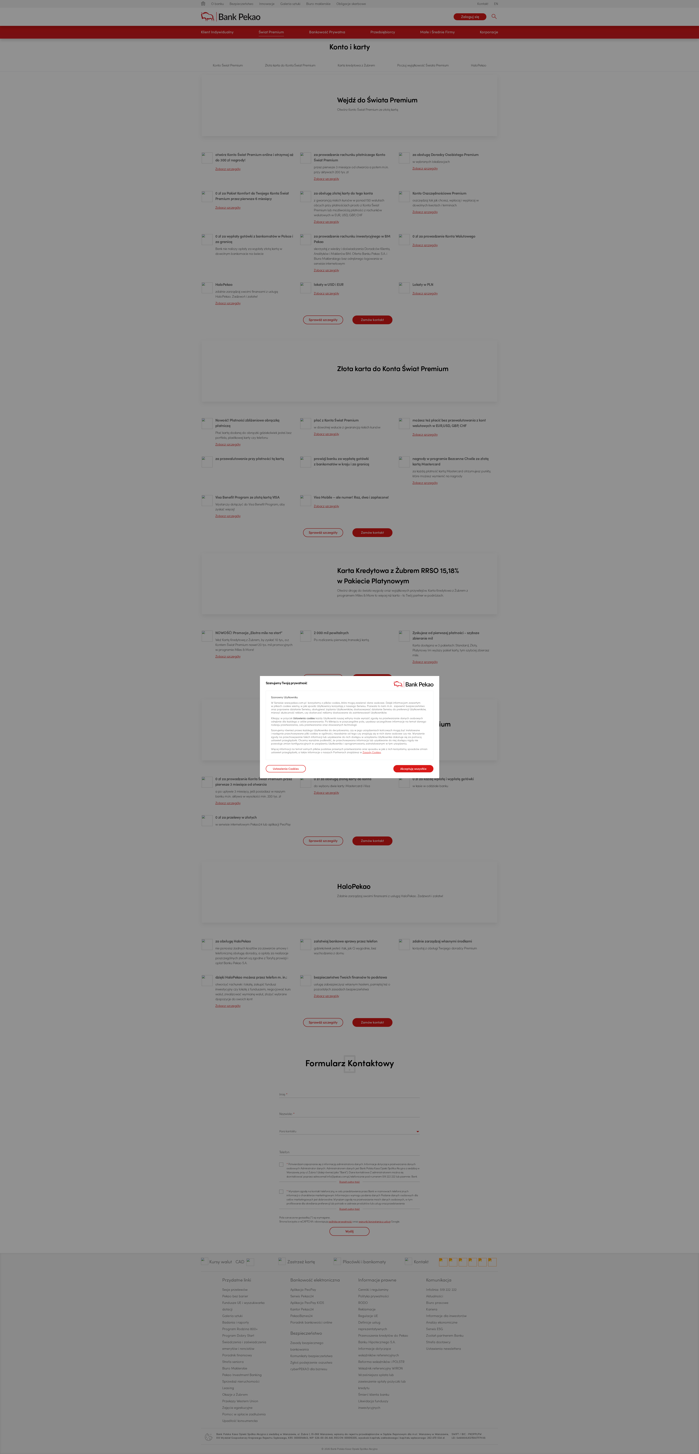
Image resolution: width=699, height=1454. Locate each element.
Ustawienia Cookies (286, 769)
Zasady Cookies (372, 752)
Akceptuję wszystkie (413, 769)
